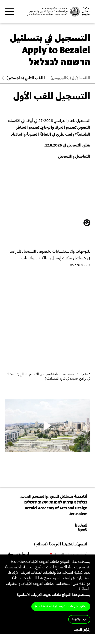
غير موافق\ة (79, 619)
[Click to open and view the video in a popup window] (47, 425)
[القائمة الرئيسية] (9, 11)
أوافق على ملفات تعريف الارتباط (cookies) (60, 606)
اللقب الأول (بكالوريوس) (70, 78)
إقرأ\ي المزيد (82, 630)
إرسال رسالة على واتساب (41, 258)
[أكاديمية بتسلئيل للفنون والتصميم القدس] (58, 11)
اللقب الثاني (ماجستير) (25, 78)
